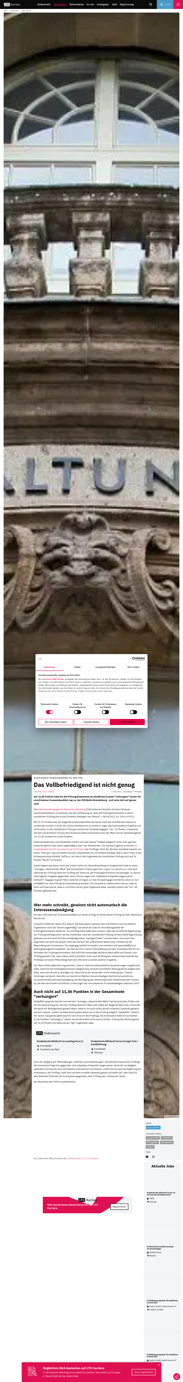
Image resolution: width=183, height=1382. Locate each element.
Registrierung (127, 4)
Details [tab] (77, 667)
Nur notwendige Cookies (55, 722)
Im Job (90, 4)
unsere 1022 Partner (55, 679)
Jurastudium (60, 4)
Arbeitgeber (103, 4)
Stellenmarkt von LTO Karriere (83, 1158)
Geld (114, 4)
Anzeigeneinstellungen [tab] (105, 667)
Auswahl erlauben (91, 722)
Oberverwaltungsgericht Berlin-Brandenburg (61, 809)
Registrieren (119, 1206)
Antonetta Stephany (46, 791)
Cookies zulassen (127, 722)
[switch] (77, 712)
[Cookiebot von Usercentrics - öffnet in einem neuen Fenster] (134, 659)
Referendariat (76, 4)
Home (5, 11)
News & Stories (26, 11)
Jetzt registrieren (143, 1372)
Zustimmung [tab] (49, 667)
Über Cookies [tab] (133, 667)
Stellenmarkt (44, 4)
